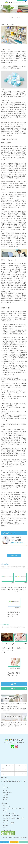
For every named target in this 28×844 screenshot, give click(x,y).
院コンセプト (6, 787)
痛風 (4, 827)
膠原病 (5, 810)
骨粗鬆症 (5, 825)
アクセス (5, 790)
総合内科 (5, 820)
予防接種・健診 (7, 830)
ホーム (4, 785)
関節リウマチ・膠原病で (13, 818)
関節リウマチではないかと (13, 808)
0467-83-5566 (14, 842)
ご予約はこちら (4, 842)
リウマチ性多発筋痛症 (9, 813)
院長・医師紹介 (7, 792)
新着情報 (5, 797)
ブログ (5, 799)
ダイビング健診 (7, 832)
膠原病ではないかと (11, 815)
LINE (23, 842)
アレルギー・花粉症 (8, 823)
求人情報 (5, 795)
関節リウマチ (6, 806)
